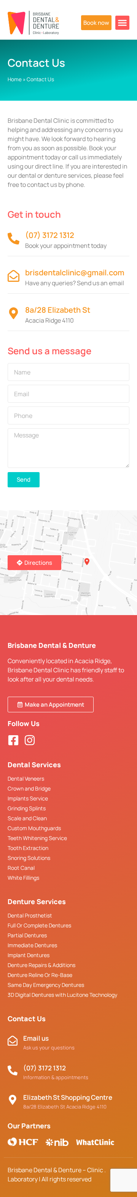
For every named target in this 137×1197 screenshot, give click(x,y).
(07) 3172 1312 (49, 235)
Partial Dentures (27, 935)
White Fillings (23, 877)
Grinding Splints (27, 808)
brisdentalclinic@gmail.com (74, 272)
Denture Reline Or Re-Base (40, 974)
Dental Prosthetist (30, 915)
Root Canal (21, 867)
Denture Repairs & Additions (41, 965)
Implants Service (28, 798)
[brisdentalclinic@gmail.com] (13, 276)
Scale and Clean (27, 818)
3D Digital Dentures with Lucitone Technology (62, 994)
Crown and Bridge (29, 788)
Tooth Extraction (28, 848)
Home (15, 79)
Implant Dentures (28, 955)
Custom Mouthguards (34, 828)
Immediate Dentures (32, 945)
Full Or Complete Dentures (39, 925)
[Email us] (13, 1041)
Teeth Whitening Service (37, 838)
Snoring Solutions (29, 857)
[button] (122, 23)
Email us (36, 1038)
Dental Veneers (26, 778)
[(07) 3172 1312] (13, 238)
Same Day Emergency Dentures (46, 984)
